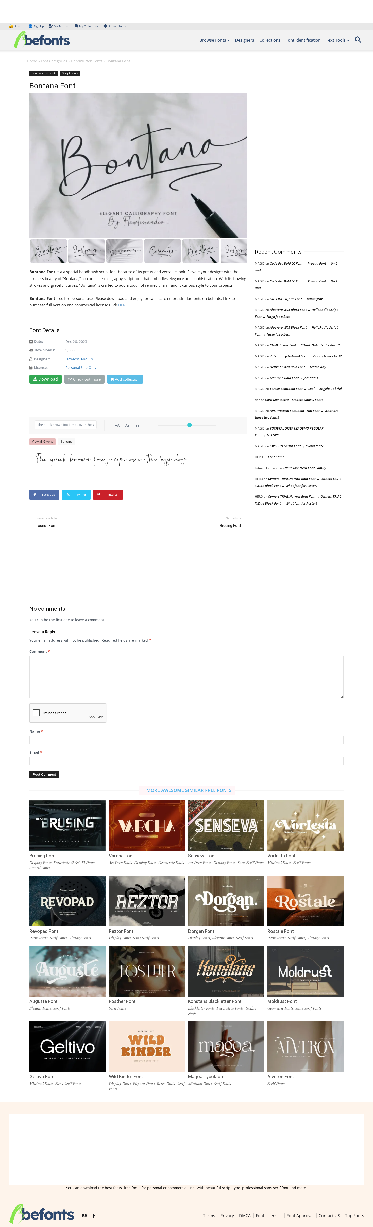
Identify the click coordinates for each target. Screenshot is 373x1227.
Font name (276, 457)
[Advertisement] (293, 154)
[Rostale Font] (305, 901)
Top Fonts (354, 1215)
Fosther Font (122, 1001)
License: (41, 367)
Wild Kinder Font (126, 1076)
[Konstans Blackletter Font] (226, 971)
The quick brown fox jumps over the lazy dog (111, 460)
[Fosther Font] (147, 971)
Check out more (87, 379)
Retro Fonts (38, 937)
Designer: (42, 359)
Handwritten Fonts (87, 61)
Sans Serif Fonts (251, 862)
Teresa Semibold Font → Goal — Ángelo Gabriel (306, 388)
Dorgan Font (201, 931)
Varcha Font (121, 855)
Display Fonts (40, 862)
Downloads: (45, 350)
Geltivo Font (42, 1076)
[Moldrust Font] (305, 971)
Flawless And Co (79, 359)
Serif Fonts (302, 862)
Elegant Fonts (223, 937)
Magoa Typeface (205, 1076)
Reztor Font (121, 931)
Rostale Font (280, 931)
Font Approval (300, 1215)
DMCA (245, 1215)
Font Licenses (269, 1215)
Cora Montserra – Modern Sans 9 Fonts (294, 399)
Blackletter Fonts (201, 1008)
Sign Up (36, 26)
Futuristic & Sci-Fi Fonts (74, 862)
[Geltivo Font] (67, 1046)
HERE (122, 304)
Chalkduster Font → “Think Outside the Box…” (305, 345)
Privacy (227, 1215)
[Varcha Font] (147, 825)
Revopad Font (43, 931)
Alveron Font (280, 1076)
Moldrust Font (282, 1001)
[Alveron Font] (305, 1046)
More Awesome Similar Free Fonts (189, 790)
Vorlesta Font (281, 855)
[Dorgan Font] (226, 901)
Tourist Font (46, 525)
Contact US (329, 1215)
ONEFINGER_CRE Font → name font (296, 298)
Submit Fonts (117, 26)
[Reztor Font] (147, 901)
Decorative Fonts (230, 1008)
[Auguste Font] (67, 971)
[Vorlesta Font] (305, 825)
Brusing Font (230, 525)
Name (36, 731)
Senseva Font (202, 855)
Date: (38, 341)
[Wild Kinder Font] (147, 1046)
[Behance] (84, 1216)
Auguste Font (43, 1001)
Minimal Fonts (279, 862)
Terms (209, 1215)
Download (48, 379)
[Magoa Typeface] (226, 1046)
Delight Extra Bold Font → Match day (298, 367)
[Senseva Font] (226, 825)
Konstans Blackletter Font (215, 1001)
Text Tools (336, 40)
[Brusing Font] (67, 825)
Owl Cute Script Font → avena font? (296, 446)
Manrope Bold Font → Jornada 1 (294, 378)
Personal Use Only (80, 367)
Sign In (16, 26)
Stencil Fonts (39, 867)
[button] (358, 41)
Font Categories (54, 61)
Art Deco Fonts (120, 862)
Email (35, 752)
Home (32, 61)
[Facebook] (94, 1216)
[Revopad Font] (67, 901)
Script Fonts (70, 73)
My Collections (88, 26)
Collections (269, 40)
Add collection (127, 379)
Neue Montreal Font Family (305, 468)
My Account (61, 26)
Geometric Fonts (171, 862)
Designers (244, 40)
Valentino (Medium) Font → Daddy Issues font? (306, 356)
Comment (39, 651)
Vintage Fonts (80, 937)
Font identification (303, 40)
